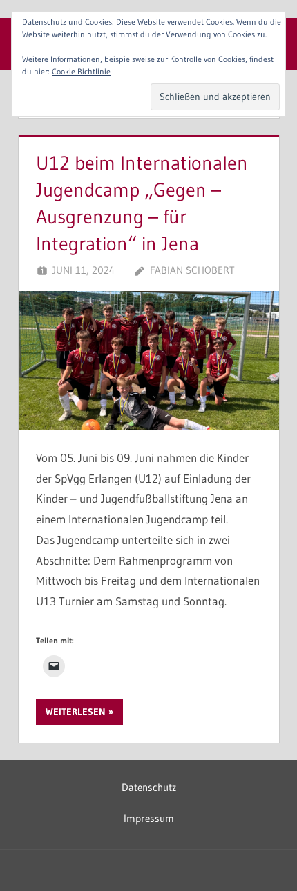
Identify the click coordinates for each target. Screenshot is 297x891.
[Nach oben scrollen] (264, 858)
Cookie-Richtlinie (81, 71)
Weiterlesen (76, 711)
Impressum (149, 818)
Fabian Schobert (192, 270)
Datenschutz (149, 787)
